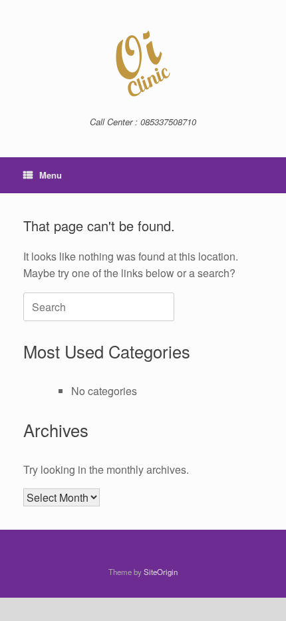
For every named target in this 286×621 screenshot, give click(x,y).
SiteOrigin (161, 571)
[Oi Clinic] (143, 63)
